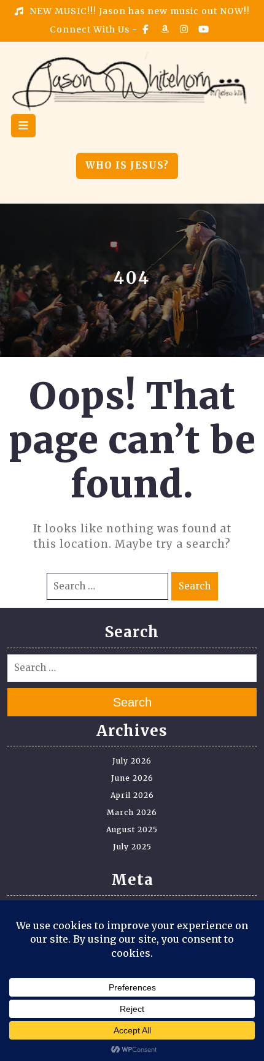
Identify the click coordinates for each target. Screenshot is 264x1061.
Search (195, 586)
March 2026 (132, 812)
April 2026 (132, 795)
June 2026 (132, 778)
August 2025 (132, 829)
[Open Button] (23, 125)
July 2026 (132, 760)
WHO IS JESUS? (127, 165)
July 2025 (132, 846)
